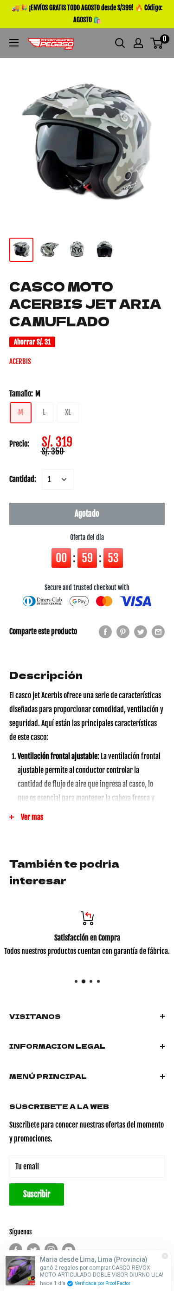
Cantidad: (22, 479)
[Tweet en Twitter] (140, 632)
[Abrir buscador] (120, 43)
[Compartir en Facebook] (105, 632)
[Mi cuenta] (138, 43)
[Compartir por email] (158, 632)
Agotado (87, 514)
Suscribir (36, 1194)
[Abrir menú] (14, 42)
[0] (157, 43)
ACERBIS (20, 361)
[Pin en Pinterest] (122, 632)
